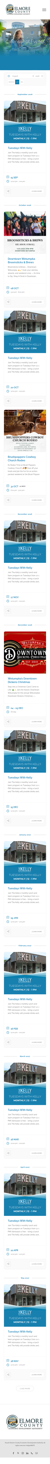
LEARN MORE (37, 191)
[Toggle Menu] (44, 10)
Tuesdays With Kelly (20, 148)
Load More (25, 1389)
